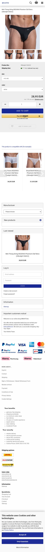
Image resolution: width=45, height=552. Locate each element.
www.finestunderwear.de (9, 480)
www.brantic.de (6, 476)
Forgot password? (9, 294)
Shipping (4, 377)
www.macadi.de (7, 478)
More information (22, 547)
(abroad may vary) (33, 68)
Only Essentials (22, 541)
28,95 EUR (22, 260)
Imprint (4, 370)
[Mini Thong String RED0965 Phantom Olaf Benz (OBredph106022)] (22, 32)
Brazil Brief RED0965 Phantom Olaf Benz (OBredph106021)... (33, 173)
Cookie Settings (6, 399)
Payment (4, 388)
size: (3, 74)
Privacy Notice (9, 530)
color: (3, 85)
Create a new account (10, 291)
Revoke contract (7, 384)
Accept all (22, 535)
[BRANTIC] (4, 3)
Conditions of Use (7, 392)
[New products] (40, 220)
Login (22, 286)
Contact (4, 374)
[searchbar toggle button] (30, 3)
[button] (5, 104)
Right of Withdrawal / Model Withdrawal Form (16, 381)
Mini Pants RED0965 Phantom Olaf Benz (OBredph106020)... (11, 173)
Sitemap (6, 307)
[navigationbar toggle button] (42, 3)
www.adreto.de (8, 327)
